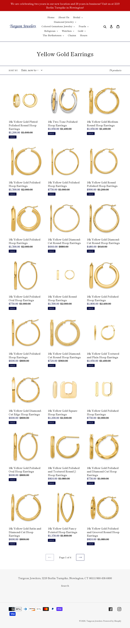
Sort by (13, 70)
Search (65, 585)
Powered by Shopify (112, 620)
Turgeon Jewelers (94, 620)
